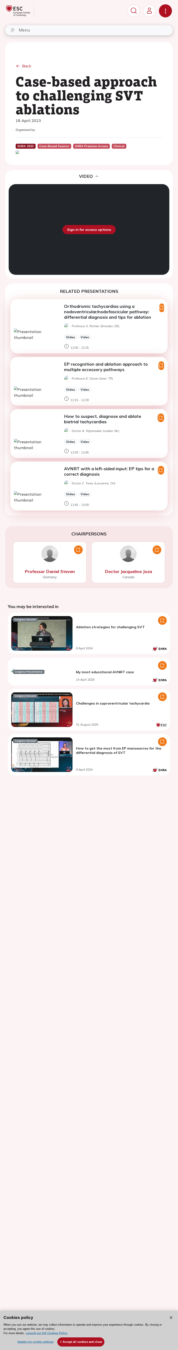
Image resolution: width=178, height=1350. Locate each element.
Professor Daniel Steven (50, 571)
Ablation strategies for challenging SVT (110, 627)
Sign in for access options (89, 229)
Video (85, 337)
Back (26, 65)
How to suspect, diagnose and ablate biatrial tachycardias (102, 418)
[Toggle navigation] (165, 10)
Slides (70, 337)
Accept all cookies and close (82, 1341)
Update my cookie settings (35, 1341)
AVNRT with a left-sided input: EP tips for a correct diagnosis (109, 471)
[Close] (171, 1317)
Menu (24, 30)
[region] (89, 1330)
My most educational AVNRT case (105, 672)
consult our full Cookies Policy (47, 1333)
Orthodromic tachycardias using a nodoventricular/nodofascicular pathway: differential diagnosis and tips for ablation (107, 311)
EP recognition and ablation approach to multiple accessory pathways (106, 366)
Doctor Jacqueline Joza (128, 571)
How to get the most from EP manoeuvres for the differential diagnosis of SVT (118, 750)
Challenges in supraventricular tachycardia (113, 703)
